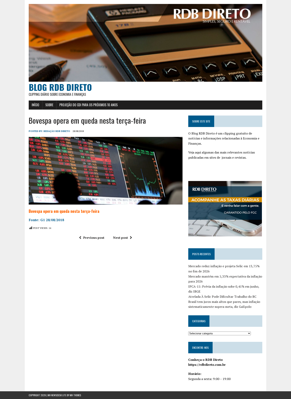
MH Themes (75, 395)
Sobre (49, 104)
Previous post (93, 237)
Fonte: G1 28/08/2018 (46, 220)
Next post (120, 237)
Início (35, 104)
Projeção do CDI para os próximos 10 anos (88, 104)
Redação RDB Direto (57, 131)
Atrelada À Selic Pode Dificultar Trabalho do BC (222, 296)
